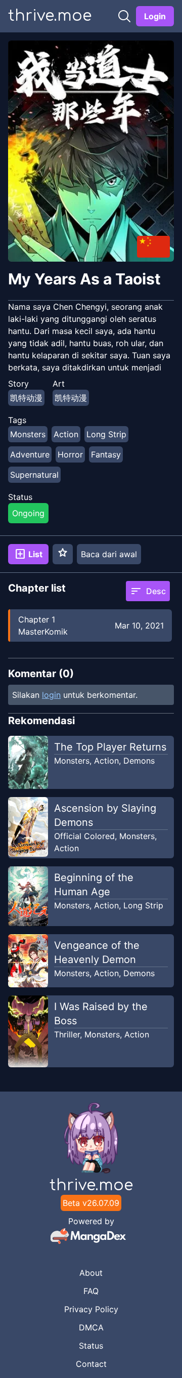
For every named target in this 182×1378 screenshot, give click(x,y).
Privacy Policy (91, 1309)
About (91, 1273)
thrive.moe (50, 16)
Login (155, 16)
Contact (91, 1364)
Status (91, 1346)
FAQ (91, 1291)
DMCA (91, 1327)
